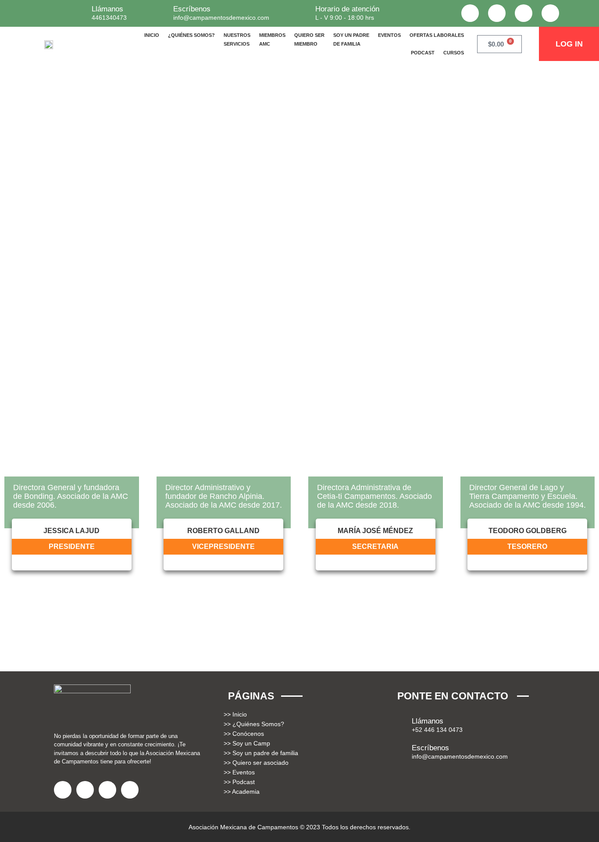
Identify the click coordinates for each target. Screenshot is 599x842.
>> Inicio (235, 714)
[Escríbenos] (160, 10)
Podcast (423, 52)
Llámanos (107, 9)
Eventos (389, 35)
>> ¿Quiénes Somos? (254, 723)
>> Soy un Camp (247, 743)
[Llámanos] (79, 10)
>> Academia (242, 791)
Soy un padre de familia (351, 39)
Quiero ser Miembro (309, 39)
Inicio (151, 35)
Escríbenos (191, 9)
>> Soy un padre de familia (261, 752)
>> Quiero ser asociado (256, 762)
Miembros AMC (272, 39)
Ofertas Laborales (437, 35)
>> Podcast (239, 781)
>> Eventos (239, 772)
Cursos (453, 52)
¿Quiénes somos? (191, 35)
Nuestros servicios (237, 39)
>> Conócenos (244, 733)
